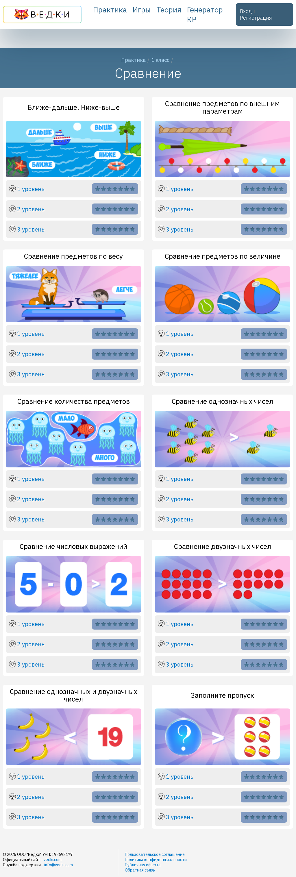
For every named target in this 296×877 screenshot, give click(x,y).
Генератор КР (205, 14)
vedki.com (53, 859)
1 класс (160, 60)
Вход (246, 11)
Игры (142, 9)
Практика (110, 9)
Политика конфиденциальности (156, 859)
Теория (168, 9)
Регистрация (256, 17)
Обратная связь (140, 870)
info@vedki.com (58, 864)
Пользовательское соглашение (155, 854)
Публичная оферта (143, 864)
